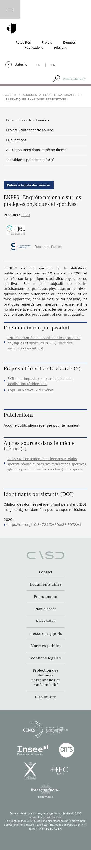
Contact (45, 572)
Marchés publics (46, 646)
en (38, 64)
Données (69, 42)
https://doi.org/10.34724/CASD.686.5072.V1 (44, 524)
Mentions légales (45, 658)
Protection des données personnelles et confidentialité (45, 678)
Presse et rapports (45, 633)
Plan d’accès (45, 609)
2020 (25, 215)
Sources (30, 95)
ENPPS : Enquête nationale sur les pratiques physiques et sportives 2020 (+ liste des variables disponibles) (43, 342)
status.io (21, 64)
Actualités (23, 42)
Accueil (10, 95)
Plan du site (45, 697)
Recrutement (45, 596)
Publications (34, 47)
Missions (60, 47)
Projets (47, 42)
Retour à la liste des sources (29, 185)
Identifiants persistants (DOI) (30, 159)
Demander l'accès (48, 246)
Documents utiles (46, 584)
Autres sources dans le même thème (36, 149)
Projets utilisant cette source (29, 130)
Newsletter (45, 621)
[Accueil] (11, 28)
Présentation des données (27, 120)
